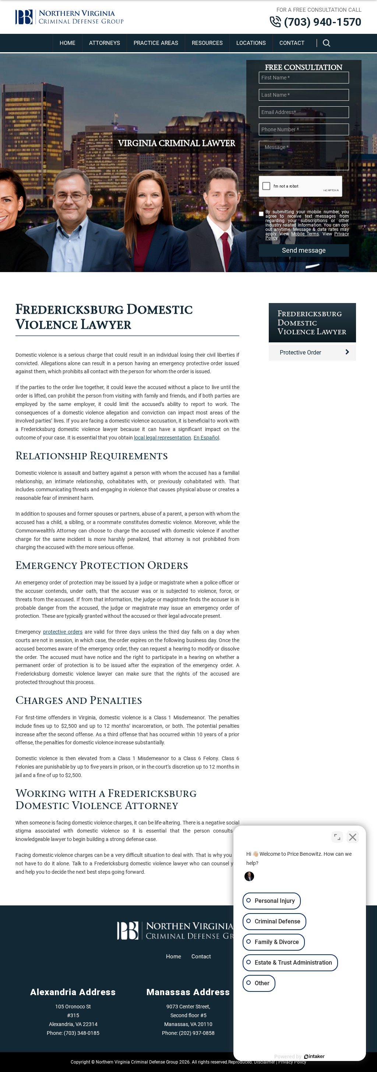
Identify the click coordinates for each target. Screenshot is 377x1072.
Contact (291, 43)
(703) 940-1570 (323, 21)
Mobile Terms (305, 233)
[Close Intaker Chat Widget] (353, 837)
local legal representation (162, 438)
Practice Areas (156, 43)
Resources (207, 43)
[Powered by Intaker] (314, 1056)
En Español (206, 438)
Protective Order (300, 352)
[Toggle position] (337, 837)
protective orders (63, 632)
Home (67, 43)
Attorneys (104, 43)
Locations (251, 43)
